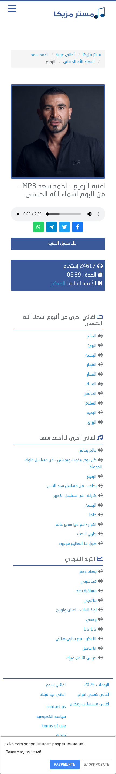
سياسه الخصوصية (51, 717)
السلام (91, 403)
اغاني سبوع (56, 685)
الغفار (92, 374)
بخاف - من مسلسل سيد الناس (72, 486)
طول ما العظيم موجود (78, 544)
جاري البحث (87, 534)
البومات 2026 (96, 685)
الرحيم (92, 413)
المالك (91, 384)
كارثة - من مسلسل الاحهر (75, 496)
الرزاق (92, 422)
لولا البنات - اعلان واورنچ (76, 610)
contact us (56, 707)
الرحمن (91, 355)
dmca (61, 736)
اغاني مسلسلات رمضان (89, 704)
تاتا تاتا (90, 629)
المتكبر (58, 283)
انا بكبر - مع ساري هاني (76, 639)
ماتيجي (90, 601)
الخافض (90, 394)
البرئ (92, 346)
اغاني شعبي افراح (93, 695)
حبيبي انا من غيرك (81, 658)
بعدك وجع (88, 572)
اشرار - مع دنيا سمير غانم (76, 525)
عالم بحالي (87, 450)
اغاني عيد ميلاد (53, 695)
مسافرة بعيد (86, 591)
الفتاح (92, 336)
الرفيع (92, 477)
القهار (92, 365)
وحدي (91, 620)
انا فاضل (89, 649)
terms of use (54, 726)
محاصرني (89, 581)
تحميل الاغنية (59, 243)
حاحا (93, 515)
